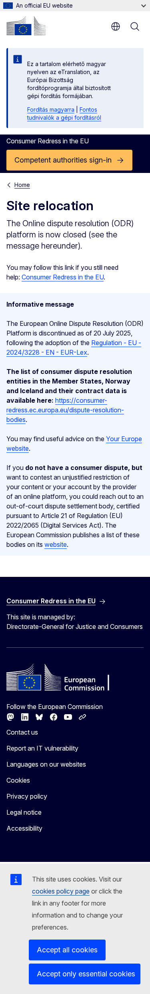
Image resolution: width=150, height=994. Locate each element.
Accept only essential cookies (86, 974)
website (55, 544)
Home (22, 184)
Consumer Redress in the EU (63, 277)
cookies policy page (61, 891)
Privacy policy (26, 796)
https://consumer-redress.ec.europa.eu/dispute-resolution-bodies (65, 410)
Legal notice (24, 812)
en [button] (115, 26)
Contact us (22, 732)
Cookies (18, 780)
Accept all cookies (67, 950)
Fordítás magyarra (50, 109)
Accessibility (24, 828)
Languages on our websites (46, 764)
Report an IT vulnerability (42, 748)
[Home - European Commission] (26, 25)
